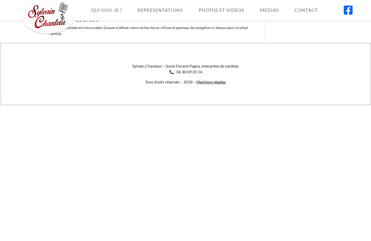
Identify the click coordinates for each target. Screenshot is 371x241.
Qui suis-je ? (106, 10)
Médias (269, 10)
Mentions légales (211, 81)
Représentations (160, 10)
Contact (306, 10)
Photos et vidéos (221, 10)
